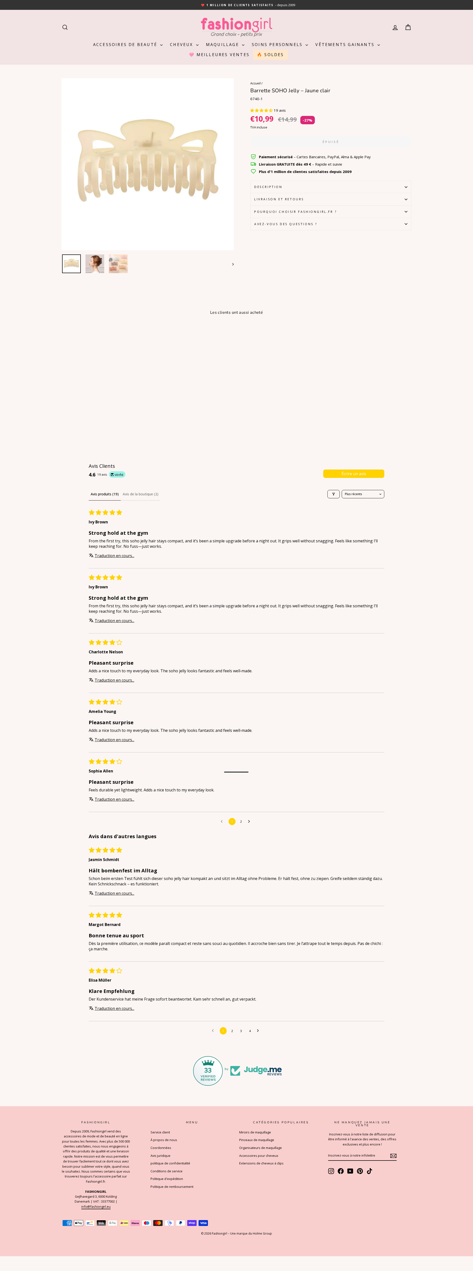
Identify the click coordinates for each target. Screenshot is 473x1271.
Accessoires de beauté (126, 44)
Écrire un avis (353, 473)
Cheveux (182, 44)
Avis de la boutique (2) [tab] (140, 494)
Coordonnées (161, 1147)
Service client (160, 1132)
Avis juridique (160, 1155)
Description (268, 187)
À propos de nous (164, 1140)
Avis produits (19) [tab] (105, 494)
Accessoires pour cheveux (258, 1155)
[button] (262, 110)
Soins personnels (278, 44)
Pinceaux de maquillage (256, 1140)
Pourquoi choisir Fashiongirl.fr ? (295, 212)
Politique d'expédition (167, 1179)
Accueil (255, 83)
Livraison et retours (279, 199)
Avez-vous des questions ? (285, 224)
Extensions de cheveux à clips (261, 1163)
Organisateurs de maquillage (260, 1147)
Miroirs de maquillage (255, 1132)
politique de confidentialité (170, 1163)
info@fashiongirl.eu (96, 1206)
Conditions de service (167, 1171)
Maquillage (223, 44)
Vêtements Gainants (345, 44)
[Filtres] (333, 494)
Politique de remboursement (172, 1186)
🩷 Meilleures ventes (219, 54)
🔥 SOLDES (270, 54)
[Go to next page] (250, 821)
